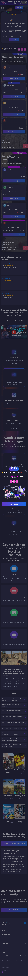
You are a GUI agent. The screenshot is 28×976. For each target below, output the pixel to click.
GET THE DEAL (14, 504)
